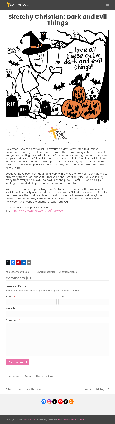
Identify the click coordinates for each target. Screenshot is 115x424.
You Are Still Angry (96, 389)
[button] (107, 5)
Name (10, 296)
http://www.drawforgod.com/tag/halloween (37, 210)
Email (62, 296)
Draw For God (29, 419)
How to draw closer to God (71, 419)
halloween (14, 376)
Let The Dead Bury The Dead (24, 389)
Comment (13, 320)
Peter (28, 376)
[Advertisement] (57, 237)
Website (11, 308)
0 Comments (69, 272)
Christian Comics (46, 272)
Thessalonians (44, 376)
